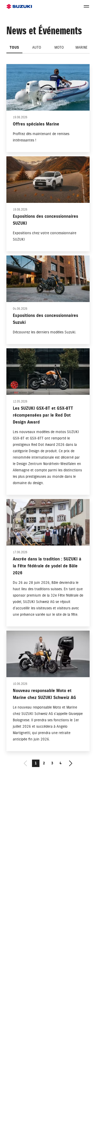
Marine (81, 47)
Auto (36, 47)
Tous (14, 47)
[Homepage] (19, 6)
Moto (59, 47)
